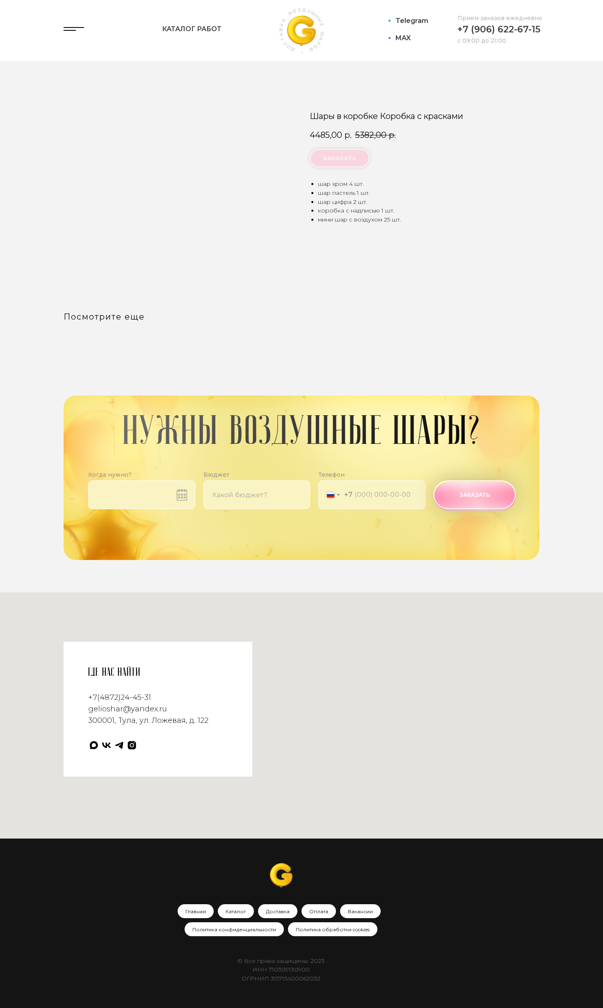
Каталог (236, 911)
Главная (195, 911)
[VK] (106, 745)
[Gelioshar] (132, 745)
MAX (403, 38)
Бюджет (216, 474)
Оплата (318, 911)
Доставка (278, 911)
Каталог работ (192, 29)
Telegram (411, 21)
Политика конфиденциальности (234, 929)
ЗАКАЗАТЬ (474, 494)
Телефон (331, 474)
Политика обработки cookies (333, 929)
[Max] (94, 745)
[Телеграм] (119, 745)
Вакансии (360, 911)
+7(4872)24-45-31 (119, 697)
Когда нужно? (110, 474)
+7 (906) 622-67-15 (498, 29)
